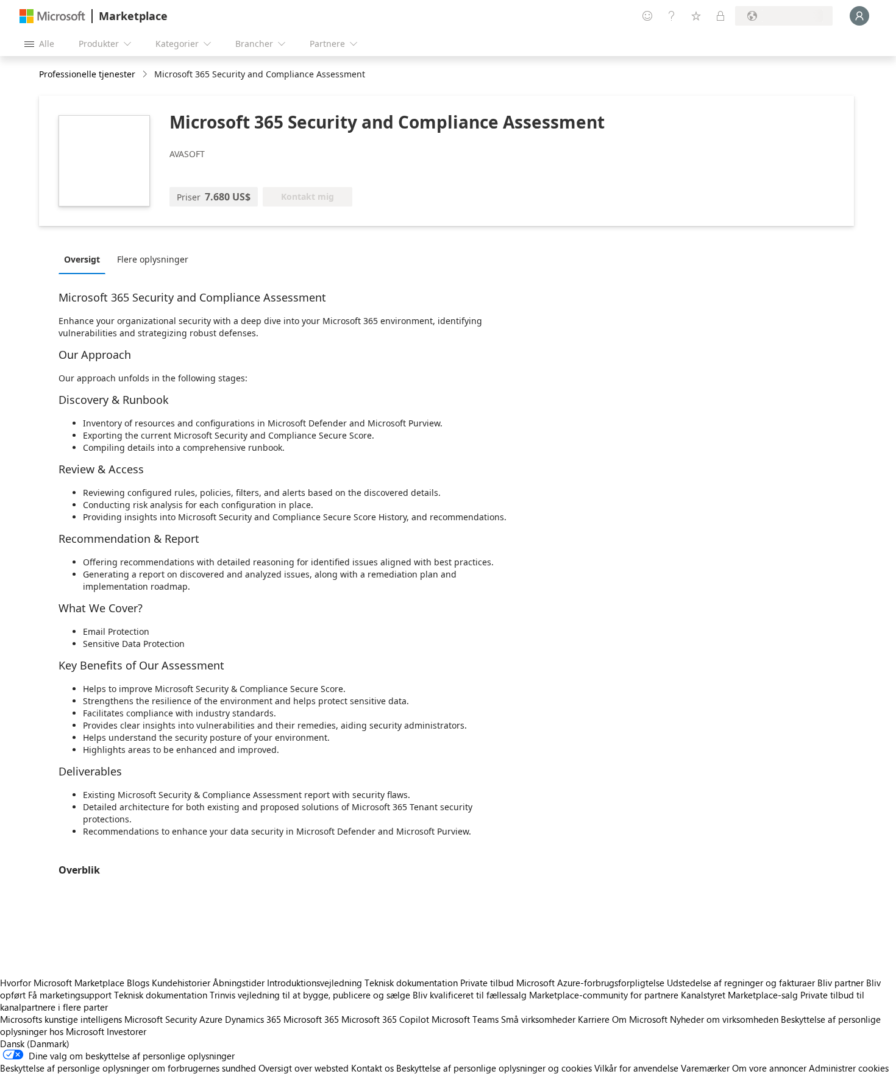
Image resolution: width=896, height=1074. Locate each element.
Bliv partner (840, 983)
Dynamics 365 (253, 1019)
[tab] (85, 259)
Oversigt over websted (303, 1068)
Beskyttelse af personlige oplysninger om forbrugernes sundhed (128, 1068)
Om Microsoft (639, 1019)
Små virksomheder (538, 1019)
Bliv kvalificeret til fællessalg (470, 995)
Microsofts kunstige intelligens (61, 1019)
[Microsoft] (52, 16)
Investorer (126, 1031)
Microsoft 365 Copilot (385, 1019)
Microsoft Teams (465, 1019)
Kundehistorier (181, 983)
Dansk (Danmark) (34, 1043)
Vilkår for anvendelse (636, 1068)
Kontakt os (372, 1068)
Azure (210, 1019)
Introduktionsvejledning (314, 983)
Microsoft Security (160, 1019)
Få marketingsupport (70, 995)
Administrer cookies (849, 1068)
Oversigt (82, 259)
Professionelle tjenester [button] (87, 74)
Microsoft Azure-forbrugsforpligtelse (591, 983)
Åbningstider (239, 983)
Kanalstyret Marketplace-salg (739, 995)
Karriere (594, 1019)
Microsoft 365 (311, 1019)
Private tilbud (487, 983)
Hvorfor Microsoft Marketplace (62, 983)
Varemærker (705, 1068)
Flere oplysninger (152, 259)
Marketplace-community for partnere (603, 995)
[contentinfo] (146, 74)
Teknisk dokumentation (411, 983)
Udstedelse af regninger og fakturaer (741, 983)
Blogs (138, 983)
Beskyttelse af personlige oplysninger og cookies (494, 1068)
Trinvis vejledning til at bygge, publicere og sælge (310, 995)
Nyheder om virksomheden (724, 1019)
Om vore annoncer (769, 1068)
